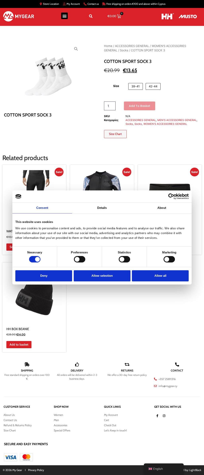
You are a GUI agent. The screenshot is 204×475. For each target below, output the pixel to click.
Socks (124, 50)
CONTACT (177, 370)
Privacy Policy (36, 470)
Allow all (160, 275)
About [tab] (161, 207)
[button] (64, 16)
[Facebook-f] (157, 416)
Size (116, 86)
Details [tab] (102, 207)
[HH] (165, 16)
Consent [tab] (42, 207)
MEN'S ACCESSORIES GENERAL (177, 120)
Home (108, 46)
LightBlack (195, 470)
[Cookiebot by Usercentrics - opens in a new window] (171, 196)
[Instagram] (164, 416)
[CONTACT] (177, 365)
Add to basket (139, 106)
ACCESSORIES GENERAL (132, 46)
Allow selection (102, 275)
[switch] (79, 259)
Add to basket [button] (19, 344)
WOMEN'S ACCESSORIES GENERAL (165, 123)
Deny (43, 275)
